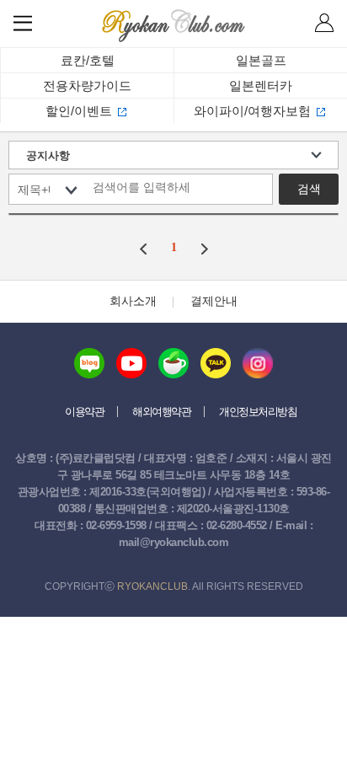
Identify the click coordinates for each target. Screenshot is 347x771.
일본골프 (261, 60)
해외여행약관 (161, 411)
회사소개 (133, 301)
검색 (309, 188)
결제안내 (214, 301)
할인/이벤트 (78, 111)
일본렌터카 (260, 85)
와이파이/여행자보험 (252, 111)
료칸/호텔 (88, 60)
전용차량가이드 (87, 85)
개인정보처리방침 (257, 411)
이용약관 (84, 411)
